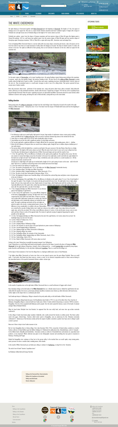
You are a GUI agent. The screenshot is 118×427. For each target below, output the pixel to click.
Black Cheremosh (38, 29)
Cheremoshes (24, 77)
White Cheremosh (15, 109)
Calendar (38, 14)
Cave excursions (16, 419)
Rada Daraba (65, 14)
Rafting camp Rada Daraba (31, 378)
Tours (27, 14)
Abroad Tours (16, 417)
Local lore (25, 16)
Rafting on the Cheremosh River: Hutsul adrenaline (37, 374)
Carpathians (45, 248)
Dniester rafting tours (30, 381)
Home (11, 16)
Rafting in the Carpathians (19, 409)
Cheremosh (32, 16)
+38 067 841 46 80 (103, 3)
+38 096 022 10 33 (103, 10)
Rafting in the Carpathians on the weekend (35, 376)
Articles (17, 16)
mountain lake (59, 246)
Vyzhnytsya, (51, 345)
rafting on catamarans (26, 105)
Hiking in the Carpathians (19, 414)
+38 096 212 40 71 (103, 7)
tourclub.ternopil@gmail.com (89, 2)
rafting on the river (29, 137)
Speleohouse (80, 14)
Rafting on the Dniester (18, 411)
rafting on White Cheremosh (67, 79)
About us (93, 14)
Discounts (51, 14)
